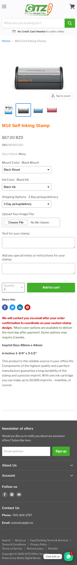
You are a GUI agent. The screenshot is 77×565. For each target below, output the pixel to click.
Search (6, 540)
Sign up (61, 451)
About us (20, 540)
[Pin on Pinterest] (27, 307)
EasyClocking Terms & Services (49, 540)
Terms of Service (12, 548)
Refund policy (35, 548)
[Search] (70, 23)
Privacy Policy (38, 544)
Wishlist (53, 548)
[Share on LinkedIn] (20, 307)
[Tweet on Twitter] (12, 307)
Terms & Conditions (14, 544)
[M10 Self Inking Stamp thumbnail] (8, 110)
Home (6, 41)
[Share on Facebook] (5, 307)
